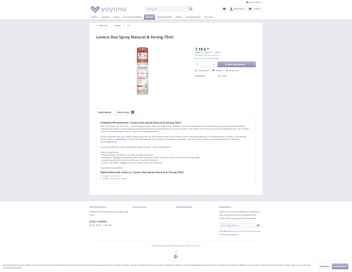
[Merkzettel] (224, 9)
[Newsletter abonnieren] (258, 225)
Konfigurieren (340, 266)
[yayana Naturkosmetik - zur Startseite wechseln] (108, 9)
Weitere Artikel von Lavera (114, 178)
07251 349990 (98, 221)
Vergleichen (203, 70)
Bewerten (233, 70)
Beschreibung (104, 112)
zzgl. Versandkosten (212, 55)
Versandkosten (195, 246)
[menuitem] (169, 9)
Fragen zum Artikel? (111, 176)
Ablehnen (324, 266)
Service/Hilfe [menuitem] (254, 2)
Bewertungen (125, 112)
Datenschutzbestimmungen (244, 231)
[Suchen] (190, 9)
